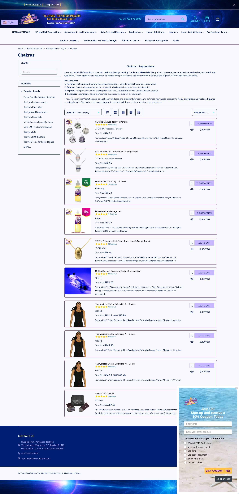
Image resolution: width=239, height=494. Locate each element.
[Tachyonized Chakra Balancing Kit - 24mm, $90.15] (78, 314)
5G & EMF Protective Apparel (38, 126)
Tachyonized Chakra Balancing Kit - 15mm (115, 363)
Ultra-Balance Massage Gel (108, 211)
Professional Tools (217, 32)
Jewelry (172, 32)
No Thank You (223, 479)
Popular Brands (32, 91)
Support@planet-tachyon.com (35, 458)
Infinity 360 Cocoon (104, 393)
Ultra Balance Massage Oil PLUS (110, 181)
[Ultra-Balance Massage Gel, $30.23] (78, 221)
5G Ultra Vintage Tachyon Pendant (111, 121)
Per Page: (199, 112)
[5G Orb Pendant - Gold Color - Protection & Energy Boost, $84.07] (78, 251)
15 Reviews (112, 184)
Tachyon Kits (30, 131)
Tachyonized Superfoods (35, 111)
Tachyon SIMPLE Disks (34, 136)
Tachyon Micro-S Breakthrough (100, 40)
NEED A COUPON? (21, 32)
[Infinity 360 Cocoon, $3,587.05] (78, 403)
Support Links (52, 5)
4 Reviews (112, 337)
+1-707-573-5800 (29, 453)
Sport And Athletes (191, 32)
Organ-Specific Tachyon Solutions (39, 96)
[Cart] (217, 18)
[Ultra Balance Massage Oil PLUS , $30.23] (78, 191)
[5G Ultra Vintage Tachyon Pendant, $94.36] (78, 131)
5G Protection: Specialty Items (38, 121)
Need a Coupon (33, 5)
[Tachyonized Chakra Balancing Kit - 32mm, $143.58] (78, 344)
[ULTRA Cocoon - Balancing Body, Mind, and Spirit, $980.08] (78, 281)
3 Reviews (112, 366)
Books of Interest (69, 40)
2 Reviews (112, 396)
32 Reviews (112, 274)
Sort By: (71, 112)
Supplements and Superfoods (80, 32)
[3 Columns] (123, 112)
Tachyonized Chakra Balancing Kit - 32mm (115, 333)
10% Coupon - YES (218, 470)
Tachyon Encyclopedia (156, 40)
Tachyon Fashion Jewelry (35, 101)
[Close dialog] (236, 388)
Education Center (131, 40)
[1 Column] (107, 112)
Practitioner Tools (86, 93)
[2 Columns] (115, 112)
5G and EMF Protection (47, 32)
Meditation (135, 32)
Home (20, 48)
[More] (59, 32)
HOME (176, 40)
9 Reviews (112, 307)
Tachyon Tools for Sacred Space (39, 141)
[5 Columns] (138, 112)
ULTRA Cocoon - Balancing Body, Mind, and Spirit (118, 270)
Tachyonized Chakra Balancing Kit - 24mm (115, 303)
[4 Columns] (131, 112)
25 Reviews (112, 124)
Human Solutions (155, 32)
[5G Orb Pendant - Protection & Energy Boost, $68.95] (78, 161)
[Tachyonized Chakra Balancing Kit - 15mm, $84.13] (78, 373)
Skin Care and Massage (112, 32)
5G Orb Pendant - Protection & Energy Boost (116, 151)
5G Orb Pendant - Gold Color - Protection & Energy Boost (122, 241)
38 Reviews (112, 154)
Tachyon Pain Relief (33, 106)
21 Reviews (112, 214)
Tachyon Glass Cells (33, 116)
